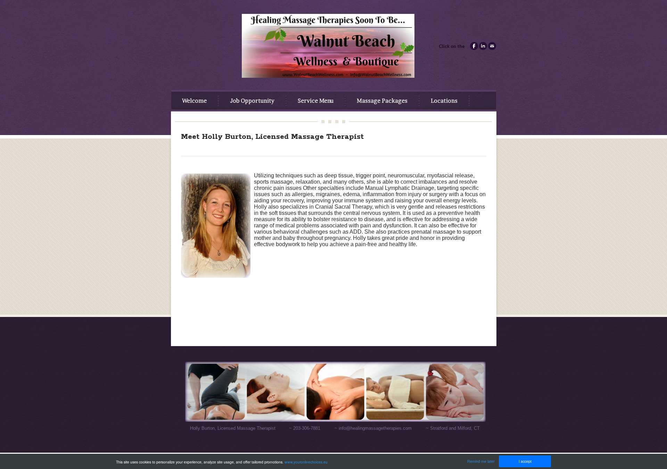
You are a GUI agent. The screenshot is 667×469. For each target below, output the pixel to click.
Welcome (194, 100)
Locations (444, 100)
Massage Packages (382, 100)
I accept (525, 461)
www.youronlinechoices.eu (306, 461)
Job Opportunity (252, 100)
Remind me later (480, 461)
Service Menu (316, 100)
